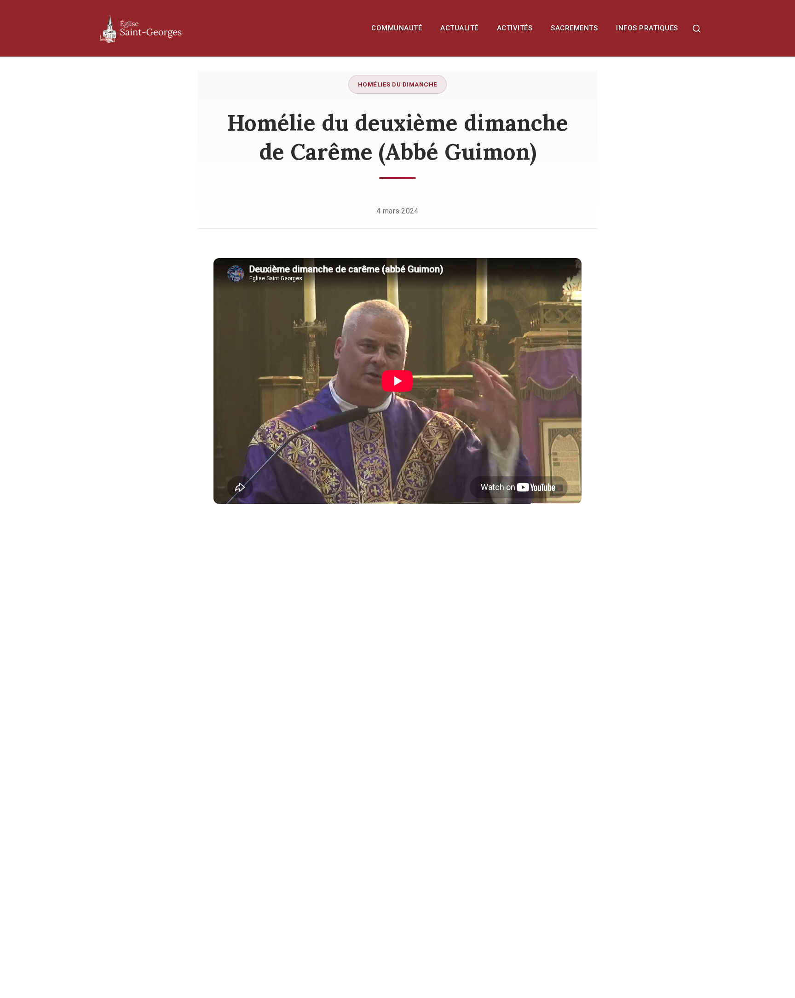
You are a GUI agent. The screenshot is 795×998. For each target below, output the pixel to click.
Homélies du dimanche (398, 84)
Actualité (459, 28)
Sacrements (574, 28)
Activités (515, 28)
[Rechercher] (696, 28)
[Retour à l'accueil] (160, 28)
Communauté (396, 28)
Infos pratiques (647, 28)
